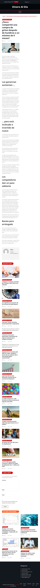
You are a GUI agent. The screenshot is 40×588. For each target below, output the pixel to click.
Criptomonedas (24, 569)
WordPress (16, 584)
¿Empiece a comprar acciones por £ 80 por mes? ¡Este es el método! (10, 283)
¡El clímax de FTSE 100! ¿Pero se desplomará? (10, 443)
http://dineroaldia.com (14, 253)
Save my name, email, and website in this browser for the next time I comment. (9, 502)
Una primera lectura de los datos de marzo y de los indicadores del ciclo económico (9, 553)
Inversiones (24, 573)
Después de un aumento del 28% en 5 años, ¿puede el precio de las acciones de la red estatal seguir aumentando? (10, 355)
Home (4, 16)
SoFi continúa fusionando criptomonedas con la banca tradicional (29, 531)
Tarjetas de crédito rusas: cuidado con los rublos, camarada (28, 554)
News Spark (8, 586)
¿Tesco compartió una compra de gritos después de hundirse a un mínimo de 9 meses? (21, 16)
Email (3, 495)
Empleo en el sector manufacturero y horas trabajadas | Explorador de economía (9, 531)
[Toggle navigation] (20, 12)
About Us (33, 584)
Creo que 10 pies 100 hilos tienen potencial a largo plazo (10, 323)
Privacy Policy (24, 584)
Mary (5, 40)
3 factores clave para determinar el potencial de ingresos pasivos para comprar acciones (9, 337)
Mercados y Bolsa (25, 574)
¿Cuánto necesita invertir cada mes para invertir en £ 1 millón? (10, 423)
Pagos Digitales (24, 577)
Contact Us (37, 584)
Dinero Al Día (20, 6)
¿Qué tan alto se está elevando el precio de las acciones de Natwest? (9, 377)
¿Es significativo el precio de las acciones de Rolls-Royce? (10, 303)
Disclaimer (29, 583)
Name (3, 489)
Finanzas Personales (25, 571)
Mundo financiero (25, 576)
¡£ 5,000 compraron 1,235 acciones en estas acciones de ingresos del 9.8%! (10, 400)
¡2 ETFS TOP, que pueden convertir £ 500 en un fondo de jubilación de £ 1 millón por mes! (10, 464)
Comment (4, 480)
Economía (23, 570)
